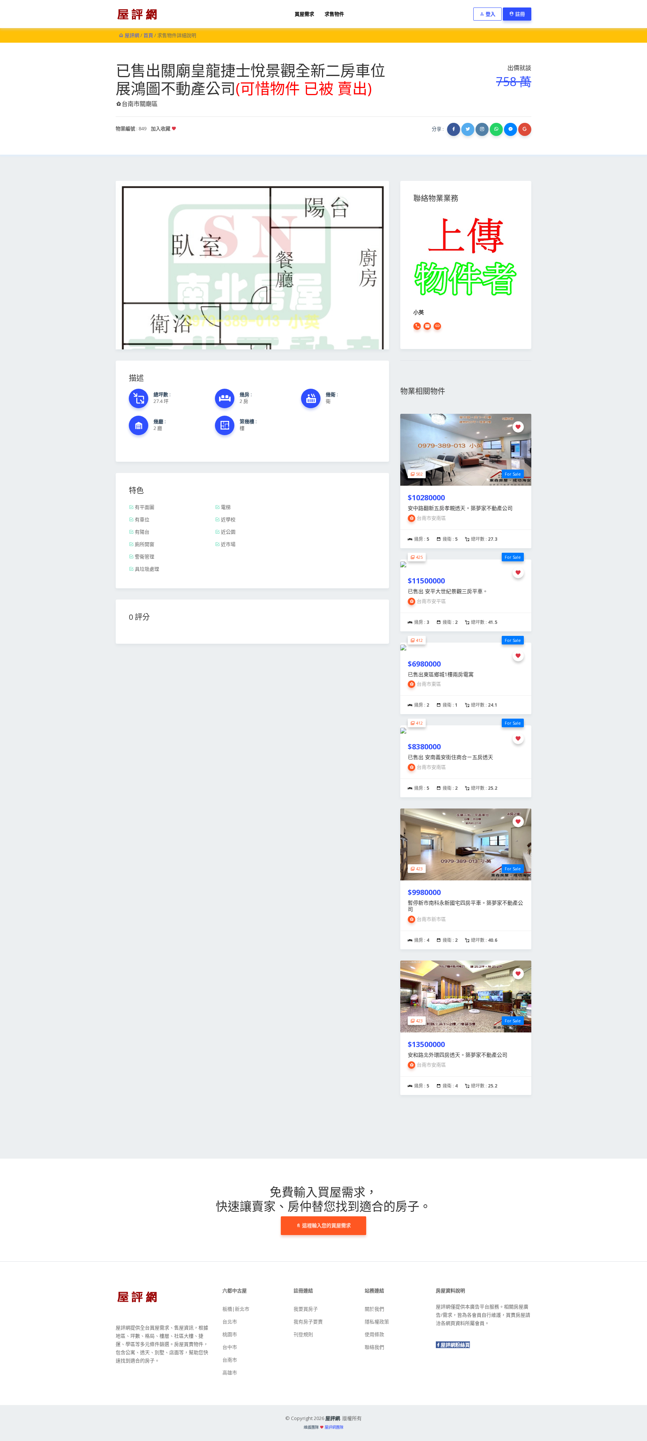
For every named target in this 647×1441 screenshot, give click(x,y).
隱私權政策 (377, 1321)
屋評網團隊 (334, 1427)
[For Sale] (465, 449)
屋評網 (131, 35)
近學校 (228, 519)
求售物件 (334, 13)
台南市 (229, 1359)
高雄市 (229, 1372)
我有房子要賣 (308, 1321)
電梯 (225, 507)
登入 (490, 13)
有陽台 (141, 531)
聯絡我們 (374, 1347)
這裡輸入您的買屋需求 (326, 1225)
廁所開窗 (144, 544)
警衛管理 (144, 556)
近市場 (228, 544)
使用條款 (374, 1334)
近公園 (228, 531)
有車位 (141, 519)
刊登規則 (303, 1334)
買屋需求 (304, 13)
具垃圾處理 (146, 568)
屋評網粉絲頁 (455, 1344)
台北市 (229, 1321)
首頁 (148, 35)
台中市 (229, 1347)
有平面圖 (144, 507)
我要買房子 (306, 1308)
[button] (136, 265)
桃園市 (229, 1334)
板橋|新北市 (235, 1308)
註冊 (519, 13)
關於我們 (374, 1308)
